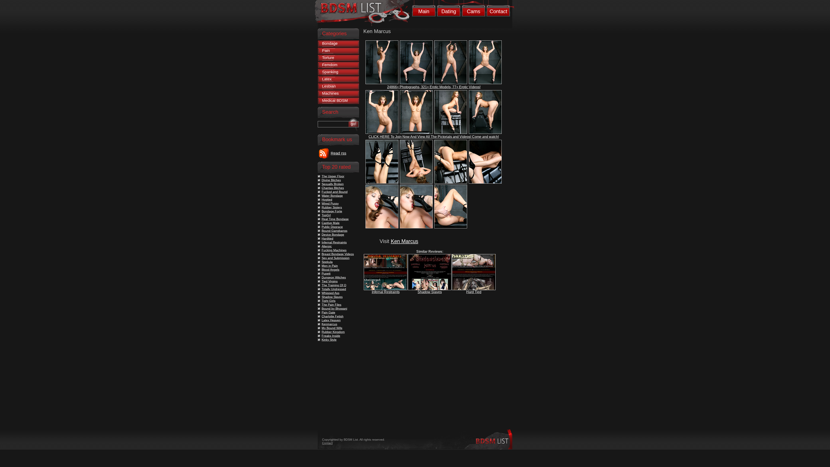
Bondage (330, 43)
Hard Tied (473, 292)
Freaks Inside (331, 335)
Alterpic (327, 246)
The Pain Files (331, 304)
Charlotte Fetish (332, 316)
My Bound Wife (332, 328)
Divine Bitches (331, 180)
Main (423, 11)
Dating (448, 11)
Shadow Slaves (430, 292)
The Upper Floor (333, 176)
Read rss (338, 153)
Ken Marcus (404, 241)
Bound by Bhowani (334, 308)
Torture (328, 58)
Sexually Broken (333, 184)
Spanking (330, 72)
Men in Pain (330, 265)
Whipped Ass (330, 293)
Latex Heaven (331, 320)
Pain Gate (328, 312)
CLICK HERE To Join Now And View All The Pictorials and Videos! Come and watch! (434, 137)
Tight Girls (328, 300)
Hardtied (327, 238)
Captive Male (331, 223)
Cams (473, 11)
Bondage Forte (332, 211)
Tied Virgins (330, 281)
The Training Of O (334, 285)
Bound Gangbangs (334, 230)
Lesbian (329, 86)
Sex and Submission (336, 258)
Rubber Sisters (332, 207)
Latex (327, 79)
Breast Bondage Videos (338, 254)
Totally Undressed (334, 289)
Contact (498, 11)
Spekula (327, 262)
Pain (326, 50)
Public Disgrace (332, 227)
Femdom (329, 65)
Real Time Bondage (335, 219)
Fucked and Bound (335, 192)
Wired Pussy (330, 203)
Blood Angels (330, 269)
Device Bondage (333, 234)
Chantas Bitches (333, 188)
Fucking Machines (334, 250)
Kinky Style (329, 339)
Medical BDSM (335, 100)
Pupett (326, 273)
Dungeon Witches (334, 277)
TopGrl (326, 215)
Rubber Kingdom (333, 332)
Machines (330, 93)
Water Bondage (332, 195)
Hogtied (327, 199)
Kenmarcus (329, 324)
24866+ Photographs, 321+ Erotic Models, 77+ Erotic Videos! (433, 87)
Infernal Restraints (386, 292)
